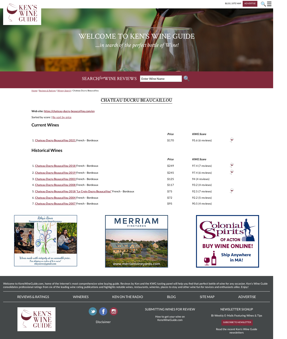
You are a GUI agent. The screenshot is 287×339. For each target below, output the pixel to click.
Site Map (207, 297)
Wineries (80, 297)
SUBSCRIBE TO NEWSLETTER (237, 322)
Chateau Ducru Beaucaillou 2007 (55, 203)
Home (34, 90)
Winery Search (64, 90)
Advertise (247, 297)
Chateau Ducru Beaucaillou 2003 (55, 179)
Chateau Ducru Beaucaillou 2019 (55, 172)
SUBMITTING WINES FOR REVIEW (170, 309)
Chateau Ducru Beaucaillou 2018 (55, 165)
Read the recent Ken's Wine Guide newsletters (236, 330)
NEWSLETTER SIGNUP (236, 309)
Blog (171, 297)
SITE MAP (236, 3)
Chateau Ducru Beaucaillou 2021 (55, 140)
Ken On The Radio (127, 297)
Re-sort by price (61, 117)
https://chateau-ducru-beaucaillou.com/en (69, 111)
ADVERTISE (250, 3)
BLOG (227, 3)
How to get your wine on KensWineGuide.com (170, 318)
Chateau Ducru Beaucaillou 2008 (55, 185)
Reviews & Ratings (47, 90)
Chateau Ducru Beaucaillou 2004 (55, 197)
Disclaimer (103, 322)
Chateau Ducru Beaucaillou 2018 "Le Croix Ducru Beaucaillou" (73, 191)
